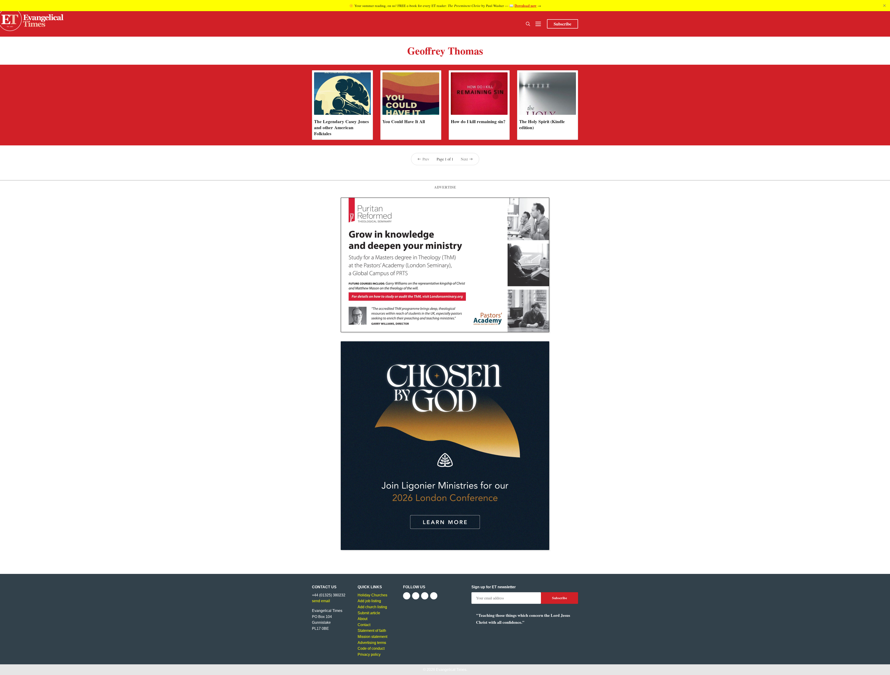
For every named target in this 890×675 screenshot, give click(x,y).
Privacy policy (369, 654)
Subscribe (562, 24)
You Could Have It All (403, 121)
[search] (528, 24)
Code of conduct (371, 648)
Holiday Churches (372, 595)
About (362, 619)
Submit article (369, 613)
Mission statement (372, 637)
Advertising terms (372, 643)
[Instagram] (424, 595)
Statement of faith (372, 631)
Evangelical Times (451, 670)
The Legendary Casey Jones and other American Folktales (341, 127)
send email (321, 601)
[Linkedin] (433, 595)
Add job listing (369, 601)
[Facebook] (406, 595)
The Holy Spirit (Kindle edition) (542, 124)
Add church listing (372, 607)
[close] (884, 5)
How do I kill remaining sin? (478, 121)
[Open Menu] (538, 24)
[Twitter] (415, 595)
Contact (364, 625)
